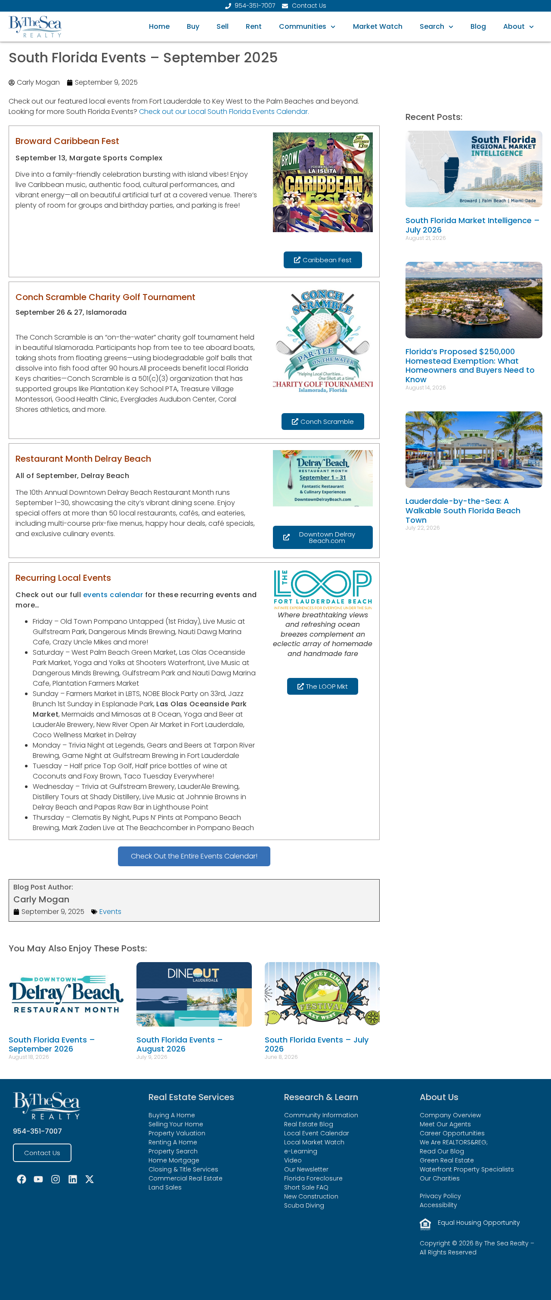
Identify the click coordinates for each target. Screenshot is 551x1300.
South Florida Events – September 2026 (52, 1044)
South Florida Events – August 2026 (179, 1044)
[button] (137, 222)
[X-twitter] (89, 1179)
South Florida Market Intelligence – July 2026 (473, 225)
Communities (302, 26)
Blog (478, 26)
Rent (254, 26)
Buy (193, 26)
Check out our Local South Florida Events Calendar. (224, 112)
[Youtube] (38, 1179)
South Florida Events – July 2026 (316, 1044)
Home (159, 26)
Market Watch (377, 26)
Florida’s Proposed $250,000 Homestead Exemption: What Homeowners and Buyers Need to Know (470, 365)
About (514, 26)
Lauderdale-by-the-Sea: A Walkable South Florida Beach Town (463, 510)
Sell (223, 26)
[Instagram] (55, 1179)
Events (110, 912)
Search (432, 26)
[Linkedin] (72, 1179)
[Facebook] (21, 1179)
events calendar (113, 595)
